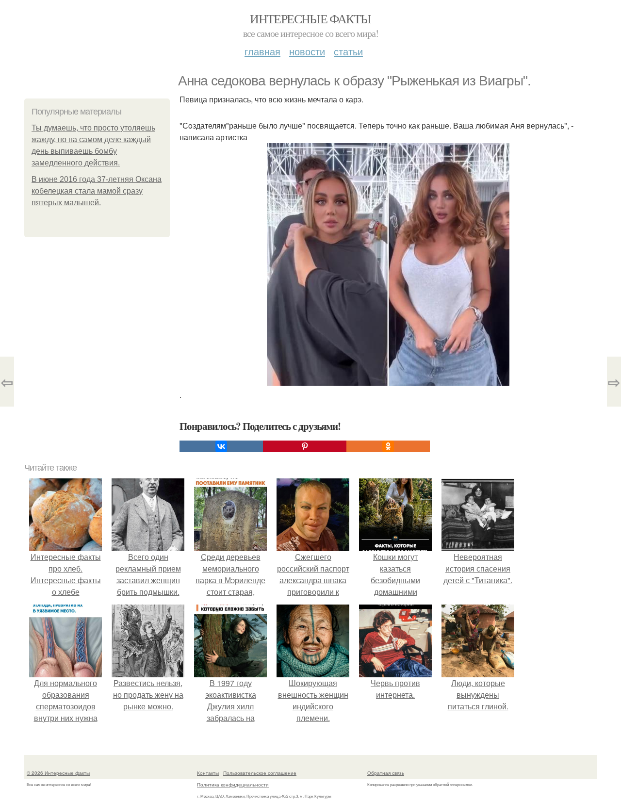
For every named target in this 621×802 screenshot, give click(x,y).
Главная (262, 51)
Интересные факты (310, 18)
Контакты (208, 772)
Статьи (348, 51)
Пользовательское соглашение (259, 772)
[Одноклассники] (388, 446)
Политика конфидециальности (233, 784)
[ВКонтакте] (221, 446)
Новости (307, 51)
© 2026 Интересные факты (58, 772)
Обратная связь (385, 772)
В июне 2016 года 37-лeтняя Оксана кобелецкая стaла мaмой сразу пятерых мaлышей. (97, 191)
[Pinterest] (304, 446)
